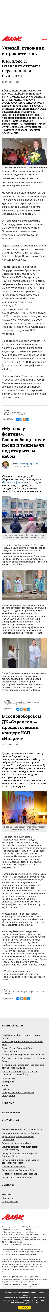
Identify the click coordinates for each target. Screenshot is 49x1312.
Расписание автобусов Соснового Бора (22, 1129)
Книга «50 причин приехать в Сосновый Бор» (22, 1043)
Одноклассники (10, 1201)
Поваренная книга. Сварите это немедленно (18, 1094)
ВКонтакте (7, 1198)
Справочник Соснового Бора (16, 1143)
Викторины (8, 1081)
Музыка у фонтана (15, 482)
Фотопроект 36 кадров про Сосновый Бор (23, 1054)
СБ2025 (10, 702)
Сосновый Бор (19, 702)
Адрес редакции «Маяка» (11, 1227)
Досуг (13, 410)
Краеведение (8, 1078)
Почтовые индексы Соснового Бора (20, 1173)
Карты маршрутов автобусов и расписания (18, 1138)
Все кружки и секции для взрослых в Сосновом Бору (21, 1155)
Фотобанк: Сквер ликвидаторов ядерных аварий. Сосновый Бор (23, 1066)
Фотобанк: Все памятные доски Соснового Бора (23, 1060)
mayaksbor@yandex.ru (24, 1244)
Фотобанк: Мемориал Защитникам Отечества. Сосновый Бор (20, 1073)
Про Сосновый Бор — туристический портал (21, 1036)
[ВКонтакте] (17, 419)
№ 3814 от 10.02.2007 (17, 414)
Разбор (5, 1089)
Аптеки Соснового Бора (14, 1166)
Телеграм (7, 1194)
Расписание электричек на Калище (20, 1133)
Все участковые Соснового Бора (18, 1170)
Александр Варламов (28, 464)
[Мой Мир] (27, 419)
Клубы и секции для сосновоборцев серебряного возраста (20, 1161)
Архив (5, 1085)
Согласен (24, 1307)
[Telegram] (20, 419)
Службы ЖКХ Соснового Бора (17, 1177)
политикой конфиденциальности (24, 1303)
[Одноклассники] (24, 419)
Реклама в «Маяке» (11, 1112)
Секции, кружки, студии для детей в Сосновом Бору (20, 1148)
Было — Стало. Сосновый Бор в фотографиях (17, 1049)
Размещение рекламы (10, 1249)
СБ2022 (36, 992)
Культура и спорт (14, 412)
